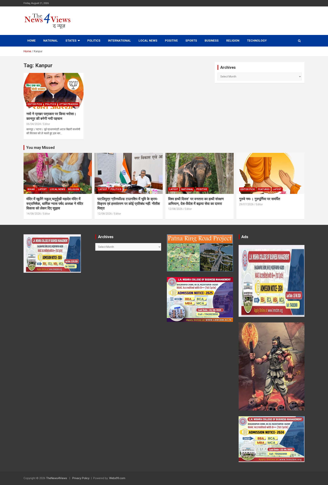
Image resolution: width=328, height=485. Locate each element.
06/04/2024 (33, 124)
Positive (171, 40)
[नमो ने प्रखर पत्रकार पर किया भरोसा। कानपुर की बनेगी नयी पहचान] (53, 91)
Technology (257, 40)
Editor (46, 124)
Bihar (31, 189)
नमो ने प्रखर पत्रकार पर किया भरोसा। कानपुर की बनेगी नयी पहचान (51, 116)
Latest (42, 189)
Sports (191, 40)
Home (31, 40)
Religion (232, 40)
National (50, 40)
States (70, 40)
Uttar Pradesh (68, 104)
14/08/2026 (33, 213)
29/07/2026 (246, 204)
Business (212, 40)
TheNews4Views (56, 478)
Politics (93, 40)
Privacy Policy (80, 478)
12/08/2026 (104, 213)
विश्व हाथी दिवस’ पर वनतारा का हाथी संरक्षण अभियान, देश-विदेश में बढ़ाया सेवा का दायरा (196, 201)
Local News (148, 40)
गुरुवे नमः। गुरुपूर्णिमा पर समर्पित (259, 199)
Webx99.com (117, 478)
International (119, 40)
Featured (264, 189)
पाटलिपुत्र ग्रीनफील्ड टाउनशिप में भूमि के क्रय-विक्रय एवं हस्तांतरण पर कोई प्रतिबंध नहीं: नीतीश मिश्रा (128, 203)
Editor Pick (35, 104)
